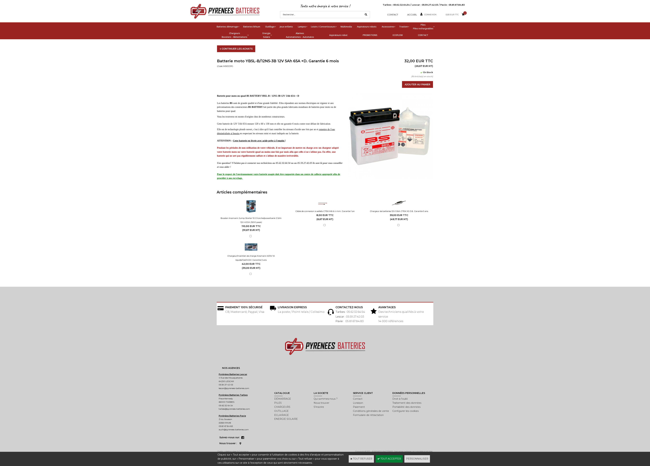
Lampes (302, 26)
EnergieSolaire (266, 35)
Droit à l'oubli (400, 398)
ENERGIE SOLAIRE (286, 418)
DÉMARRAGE (282, 398)
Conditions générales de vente (371, 411)
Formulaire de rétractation (368, 415)
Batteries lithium (251, 26)
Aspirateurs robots (366, 26)
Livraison (358, 402)
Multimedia (346, 26)
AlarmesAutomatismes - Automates (300, 35)
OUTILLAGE (281, 411)
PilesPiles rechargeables (423, 26)
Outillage (270, 26)
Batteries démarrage (227, 26)
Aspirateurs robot (338, 35)
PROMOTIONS (370, 35)
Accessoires (388, 26)
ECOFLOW (398, 35)
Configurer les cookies (405, 411)
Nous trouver (321, 402)
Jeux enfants (286, 26)
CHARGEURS (282, 406)
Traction (403, 26)
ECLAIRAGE (281, 415)
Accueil (412, 14)
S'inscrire (319, 406)
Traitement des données (406, 402)
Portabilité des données (406, 406)
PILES (278, 402)
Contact (392, 14)
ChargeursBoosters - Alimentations (234, 35)
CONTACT (423, 35)
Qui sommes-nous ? (326, 398)
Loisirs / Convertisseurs (323, 26)
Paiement (359, 406)
